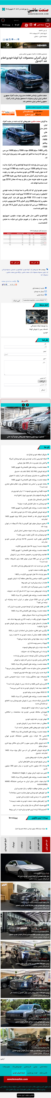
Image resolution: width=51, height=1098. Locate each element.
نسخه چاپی (40, 295)
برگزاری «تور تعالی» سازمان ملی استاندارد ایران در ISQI (28, 630)
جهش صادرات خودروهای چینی (36, 757)
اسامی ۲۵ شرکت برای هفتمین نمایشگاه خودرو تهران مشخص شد (26, 738)
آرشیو (2, 1059)
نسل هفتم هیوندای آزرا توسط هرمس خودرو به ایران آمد (27, 606)
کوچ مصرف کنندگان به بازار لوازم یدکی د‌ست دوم (30, 805)
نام (45, 344)
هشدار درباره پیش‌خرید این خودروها (34, 582)
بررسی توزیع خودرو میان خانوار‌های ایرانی (32, 761)
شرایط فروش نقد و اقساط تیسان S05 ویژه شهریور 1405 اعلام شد (26, 518)
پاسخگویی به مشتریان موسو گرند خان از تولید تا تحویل (28, 475)
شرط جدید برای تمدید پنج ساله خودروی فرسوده (30, 672)
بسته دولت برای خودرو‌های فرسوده (35, 647)
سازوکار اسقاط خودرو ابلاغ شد (36, 454)
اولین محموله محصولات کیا (38, 272)
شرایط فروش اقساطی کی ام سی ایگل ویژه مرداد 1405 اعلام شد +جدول (26, 752)
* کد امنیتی (43, 378)
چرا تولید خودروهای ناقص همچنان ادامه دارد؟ (31, 727)
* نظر (44, 359)
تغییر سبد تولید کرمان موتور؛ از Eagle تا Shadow (29, 773)
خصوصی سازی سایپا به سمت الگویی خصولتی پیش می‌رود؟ (26, 668)
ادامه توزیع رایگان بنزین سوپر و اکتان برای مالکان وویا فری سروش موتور (26, 745)
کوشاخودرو (19, 270)
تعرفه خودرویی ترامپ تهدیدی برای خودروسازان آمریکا (28, 458)
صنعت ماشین (35, 121)
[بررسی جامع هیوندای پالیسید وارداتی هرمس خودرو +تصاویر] (25, 1013)
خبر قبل (16, 262)
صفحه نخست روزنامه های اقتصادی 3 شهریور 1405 (29, 479)
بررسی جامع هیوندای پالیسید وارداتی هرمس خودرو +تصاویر (32, 1022)
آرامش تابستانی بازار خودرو (37, 499)
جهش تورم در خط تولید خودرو (36, 719)
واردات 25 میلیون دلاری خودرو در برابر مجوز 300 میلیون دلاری (26, 767)
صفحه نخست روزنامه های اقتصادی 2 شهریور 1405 (29, 508)
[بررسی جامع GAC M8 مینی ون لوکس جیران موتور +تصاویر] (25, 955)
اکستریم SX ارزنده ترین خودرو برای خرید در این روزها (28, 809)
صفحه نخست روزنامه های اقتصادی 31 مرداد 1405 (29, 595)
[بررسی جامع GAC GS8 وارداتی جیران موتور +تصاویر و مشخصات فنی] (25, 984)
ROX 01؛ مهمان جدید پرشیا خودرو (35, 692)
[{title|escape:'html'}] (25, 423)
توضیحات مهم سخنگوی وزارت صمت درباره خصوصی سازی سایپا (26, 678)
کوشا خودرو (26, 270)
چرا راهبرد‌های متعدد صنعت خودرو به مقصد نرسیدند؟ (28, 801)
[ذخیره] (10, 39)
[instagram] (30, 25)
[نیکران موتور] (25, 45)
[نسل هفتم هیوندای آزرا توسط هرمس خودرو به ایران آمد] (25, 867)
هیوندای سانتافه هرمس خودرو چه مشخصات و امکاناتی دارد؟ (26, 714)
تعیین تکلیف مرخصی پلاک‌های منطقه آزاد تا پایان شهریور (27, 578)
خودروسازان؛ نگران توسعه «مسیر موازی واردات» (30, 655)
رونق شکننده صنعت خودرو (38, 570)
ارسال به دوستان (39, 291)
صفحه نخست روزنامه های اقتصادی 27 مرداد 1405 (29, 696)
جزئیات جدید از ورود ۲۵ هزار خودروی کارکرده (31, 546)
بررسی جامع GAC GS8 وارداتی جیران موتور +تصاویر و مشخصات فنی (29, 993)
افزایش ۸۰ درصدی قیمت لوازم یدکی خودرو (31, 797)
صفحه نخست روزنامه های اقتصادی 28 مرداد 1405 (29, 664)
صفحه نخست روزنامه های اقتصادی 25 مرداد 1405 (29, 777)
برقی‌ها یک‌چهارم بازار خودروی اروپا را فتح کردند (30, 495)
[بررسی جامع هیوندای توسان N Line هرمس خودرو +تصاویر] (25, 897)
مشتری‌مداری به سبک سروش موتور (34, 615)
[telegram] (34, 25)
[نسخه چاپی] (7, 39)
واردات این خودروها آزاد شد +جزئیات (34, 651)
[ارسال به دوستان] (4, 39)
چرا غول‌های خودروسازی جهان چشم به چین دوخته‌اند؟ (28, 792)
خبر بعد (33, 262)
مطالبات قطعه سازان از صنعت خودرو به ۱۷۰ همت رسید (28, 634)
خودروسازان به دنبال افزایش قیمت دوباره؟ (32, 503)
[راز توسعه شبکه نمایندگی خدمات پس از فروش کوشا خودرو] (37, 317)
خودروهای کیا (34, 270)
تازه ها (17, 24)
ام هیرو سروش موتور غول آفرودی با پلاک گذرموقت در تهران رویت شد (26, 525)
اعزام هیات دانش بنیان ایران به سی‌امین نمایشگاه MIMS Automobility (26, 783)
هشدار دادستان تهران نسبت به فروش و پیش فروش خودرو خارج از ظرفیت (26, 625)
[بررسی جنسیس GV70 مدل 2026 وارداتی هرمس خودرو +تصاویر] (25, 1042)
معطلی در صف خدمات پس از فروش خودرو (32, 723)
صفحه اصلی (43, 36)
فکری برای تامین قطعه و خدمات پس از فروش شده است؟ (27, 684)
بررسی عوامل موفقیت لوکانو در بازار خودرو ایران (30, 788)
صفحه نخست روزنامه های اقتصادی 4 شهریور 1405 (29, 467)
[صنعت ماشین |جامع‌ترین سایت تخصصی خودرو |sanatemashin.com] (25, 11)
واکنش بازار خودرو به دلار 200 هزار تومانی (32, 463)
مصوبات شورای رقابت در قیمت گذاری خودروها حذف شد (27, 619)
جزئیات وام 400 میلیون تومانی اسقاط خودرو (30, 829)
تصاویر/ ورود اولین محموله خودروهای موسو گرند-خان (25, 436)
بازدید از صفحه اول (38, 288)
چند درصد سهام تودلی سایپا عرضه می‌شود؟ (32, 639)
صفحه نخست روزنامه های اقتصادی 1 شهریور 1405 (29, 550)
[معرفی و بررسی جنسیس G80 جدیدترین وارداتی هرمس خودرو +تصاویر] (25, 926)
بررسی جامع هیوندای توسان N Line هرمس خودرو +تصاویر (32, 905)
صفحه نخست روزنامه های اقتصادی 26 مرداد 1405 (29, 731)
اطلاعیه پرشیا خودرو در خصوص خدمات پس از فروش (28, 554)
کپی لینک (16, 300)
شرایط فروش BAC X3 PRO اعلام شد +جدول (30, 471)
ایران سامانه (21, 1095)
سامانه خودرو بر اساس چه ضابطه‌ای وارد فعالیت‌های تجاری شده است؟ (26, 486)
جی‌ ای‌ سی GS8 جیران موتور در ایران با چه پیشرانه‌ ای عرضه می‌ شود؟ (26, 601)
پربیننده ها (6, 24)
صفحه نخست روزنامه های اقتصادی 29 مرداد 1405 (29, 610)
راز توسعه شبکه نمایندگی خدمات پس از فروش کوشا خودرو (38, 329)
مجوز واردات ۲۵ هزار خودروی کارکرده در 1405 (31, 574)
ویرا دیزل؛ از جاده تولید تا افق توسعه (34, 707)
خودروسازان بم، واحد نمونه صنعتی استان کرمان (30, 530)
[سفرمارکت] (25, 113)
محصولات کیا (44, 275)
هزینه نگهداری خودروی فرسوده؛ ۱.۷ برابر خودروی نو (29, 491)
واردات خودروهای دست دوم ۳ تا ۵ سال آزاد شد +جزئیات (27, 591)
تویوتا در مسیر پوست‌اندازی (37, 643)
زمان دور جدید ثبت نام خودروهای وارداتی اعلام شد (29, 566)
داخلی (36, 36)
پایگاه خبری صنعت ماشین (14, 272)
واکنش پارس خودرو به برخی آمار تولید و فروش (30, 660)
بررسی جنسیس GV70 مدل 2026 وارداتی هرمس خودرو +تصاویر (30, 1051)
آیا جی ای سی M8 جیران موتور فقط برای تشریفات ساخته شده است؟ (26, 560)
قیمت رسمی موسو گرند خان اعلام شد (34, 587)
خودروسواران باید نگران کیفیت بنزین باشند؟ (32, 534)
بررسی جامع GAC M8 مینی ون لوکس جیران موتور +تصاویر (32, 964)
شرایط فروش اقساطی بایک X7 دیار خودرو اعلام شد (29, 512)
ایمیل (44, 351)
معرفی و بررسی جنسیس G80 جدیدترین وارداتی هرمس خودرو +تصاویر (29, 935)
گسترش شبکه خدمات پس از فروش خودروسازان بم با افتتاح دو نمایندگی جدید (26, 702)
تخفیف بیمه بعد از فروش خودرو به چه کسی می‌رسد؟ (28, 688)
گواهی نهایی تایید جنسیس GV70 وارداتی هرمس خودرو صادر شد (26, 541)
